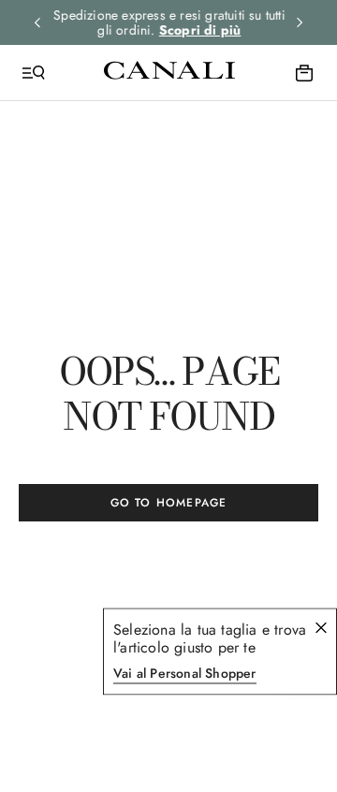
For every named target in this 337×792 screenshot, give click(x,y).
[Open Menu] (33, 73)
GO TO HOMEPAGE (168, 502)
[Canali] (169, 72)
